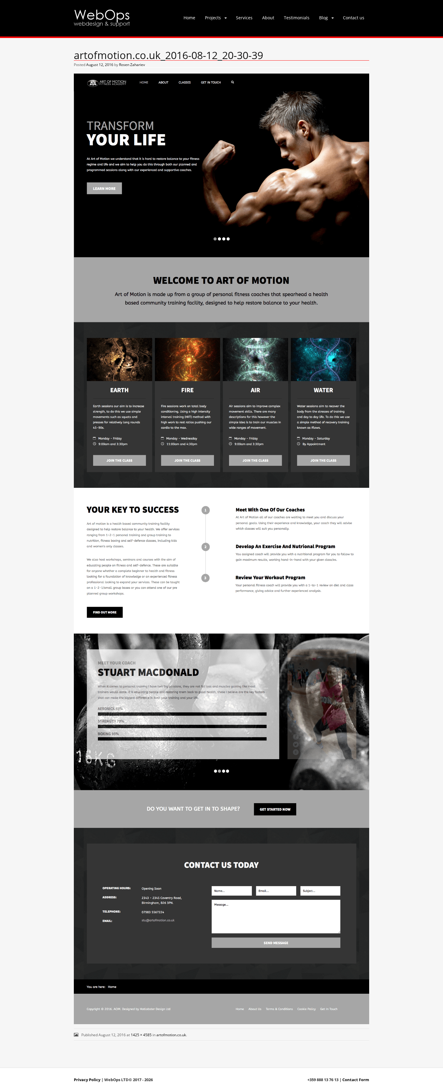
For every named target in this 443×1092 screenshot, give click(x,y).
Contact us (353, 18)
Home (189, 18)
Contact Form (355, 1079)
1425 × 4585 (141, 1034)
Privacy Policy (87, 1079)
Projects (213, 18)
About (268, 18)
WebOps (102, 14)
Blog (323, 18)
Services (244, 18)
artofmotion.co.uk (171, 1034)
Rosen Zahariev (132, 64)
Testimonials (296, 18)
